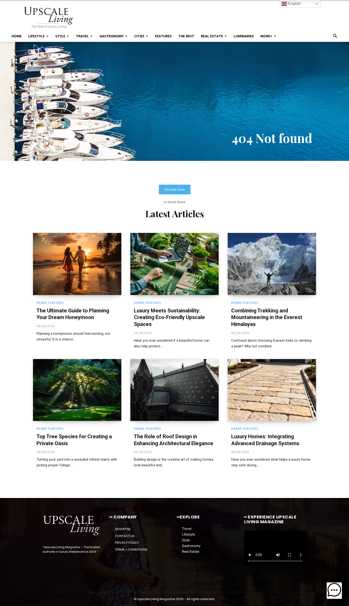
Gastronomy (191, 546)
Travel (186, 529)
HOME (17, 36)
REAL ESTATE (212, 36)
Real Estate (190, 551)
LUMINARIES (244, 36)
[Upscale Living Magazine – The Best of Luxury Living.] (71, 525)
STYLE (60, 36)
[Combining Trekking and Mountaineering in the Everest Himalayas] (272, 264)
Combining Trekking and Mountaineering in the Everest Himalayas (266, 317)
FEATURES (163, 36)
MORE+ (266, 36)
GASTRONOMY (111, 36)
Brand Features (50, 302)
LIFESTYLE (36, 36)
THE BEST (186, 36)
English (294, 3)
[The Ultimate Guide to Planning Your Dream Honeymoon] (77, 264)
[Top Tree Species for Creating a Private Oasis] (77, 390)
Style (186, 540)
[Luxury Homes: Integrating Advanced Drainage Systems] (272, 390)
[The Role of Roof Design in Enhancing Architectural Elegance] (174, 390)
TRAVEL (82, 36)
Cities (139, 36)
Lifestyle (188, 534)
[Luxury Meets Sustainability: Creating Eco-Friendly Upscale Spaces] (174, 264)
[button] (335, 36)
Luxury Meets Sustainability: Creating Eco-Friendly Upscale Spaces (169, 317)
